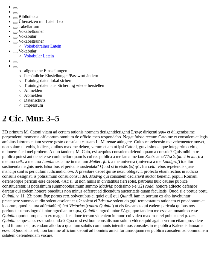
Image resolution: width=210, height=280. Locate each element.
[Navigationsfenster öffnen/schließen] (15, 8)
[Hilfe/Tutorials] (15, 62)
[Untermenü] (15, 67)
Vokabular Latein (39, 56)
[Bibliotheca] (15, 18)
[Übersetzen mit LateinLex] (15, 23)
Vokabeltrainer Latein (42, 46)
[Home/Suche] (15, 13)
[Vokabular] (15, 38)
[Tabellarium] (15, 28)
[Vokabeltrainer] (15, 33)
